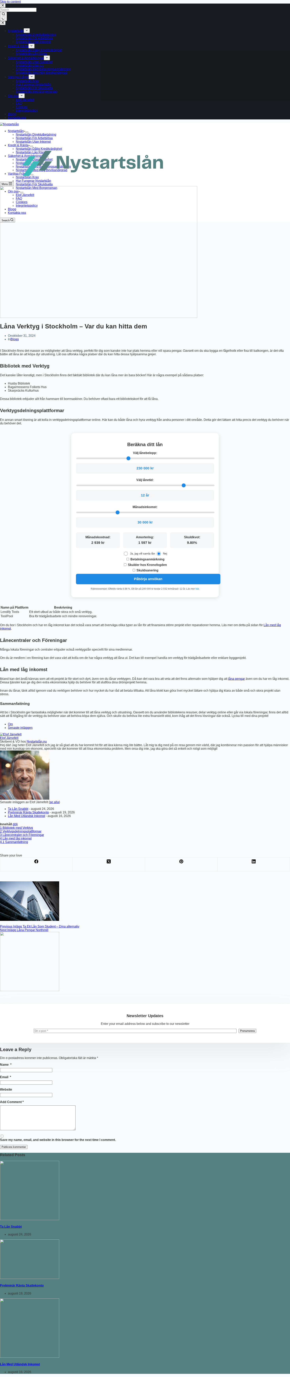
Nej (165, 553)
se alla (54, 802)
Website (6, 1089)
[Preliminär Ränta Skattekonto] (29, 1277)
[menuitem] (27, 30)
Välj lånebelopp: (145, 453)
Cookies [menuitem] (21, 107)
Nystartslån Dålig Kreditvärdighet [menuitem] (39, 50)
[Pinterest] (181, 864)
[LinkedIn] (254, 864)
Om (10, 724)
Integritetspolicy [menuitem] (27, 110)
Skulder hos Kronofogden (147, 565)
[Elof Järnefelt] (11, 734)
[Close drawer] (3, 23)
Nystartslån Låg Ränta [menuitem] (31, 53)
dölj (15, 824)
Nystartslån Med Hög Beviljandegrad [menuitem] (41, 72)
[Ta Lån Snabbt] (29, 1219)
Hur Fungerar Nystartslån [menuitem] (33, 84)
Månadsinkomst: (145, 507)
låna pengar (236, 678)
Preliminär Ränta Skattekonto (28, 812)
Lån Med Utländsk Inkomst (26, 816)
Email (5, 1077)
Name (5, 1064)
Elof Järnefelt (9, 738)
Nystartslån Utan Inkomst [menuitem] (33, 41)
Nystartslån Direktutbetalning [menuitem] (36, 34)
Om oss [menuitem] (13, 96)
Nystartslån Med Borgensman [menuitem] (36, 91)
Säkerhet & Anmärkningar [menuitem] (26, 58)
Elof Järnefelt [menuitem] (25, 99)
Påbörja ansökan (148, 579)
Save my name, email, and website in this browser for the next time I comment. (58, 1140)
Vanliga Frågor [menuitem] (18, 77)
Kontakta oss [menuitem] (17, 117)
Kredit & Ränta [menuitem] (18, 46)
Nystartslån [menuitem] (16, 30)
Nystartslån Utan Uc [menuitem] (30, 65)
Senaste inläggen (20, 727)
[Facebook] (36, 864)
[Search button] (3, 16)
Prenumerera (247, 1030)
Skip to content (10, 1)
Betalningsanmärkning (147, 559)
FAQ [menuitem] (19, 103)
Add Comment (12, 1102)
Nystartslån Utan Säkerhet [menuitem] (34, 62)
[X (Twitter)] (109, 864)
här (197, 588)
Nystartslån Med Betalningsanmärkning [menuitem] (43, 69)
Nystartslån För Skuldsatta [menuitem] (34, 88)
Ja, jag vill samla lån (142, 553)
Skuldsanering (147, 570)
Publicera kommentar (14, 1146)
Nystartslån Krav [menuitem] (27, 81)
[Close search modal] (3, 6)
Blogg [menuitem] (12, 114)
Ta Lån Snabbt (18, 808)
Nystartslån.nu (37, 741)
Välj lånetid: (145, 480)
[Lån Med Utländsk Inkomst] (29, 1356)
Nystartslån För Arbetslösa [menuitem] (34, 38)
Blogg (14, 339)
